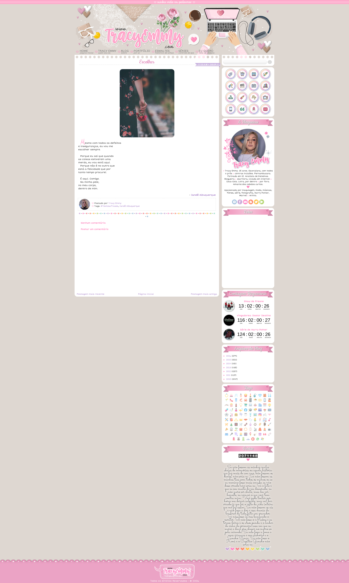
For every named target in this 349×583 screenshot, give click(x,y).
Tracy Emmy (114, 203)
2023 (229, 367)
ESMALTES (164, 51)
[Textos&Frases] (265, 435)
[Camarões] (241, 401)
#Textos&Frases (109, 206)
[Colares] (241, 406)
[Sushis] (255, 435)
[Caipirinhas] (227, 401)
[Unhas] (234, 440)
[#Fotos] (253, 85)
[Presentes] (241, 431)
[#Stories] (230, 109)
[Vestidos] (243, 440)
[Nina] (241, 426)
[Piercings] (260, 426)
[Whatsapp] (258, 440)
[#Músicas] (253, 97)
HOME (86, 51)
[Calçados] (231, 401)
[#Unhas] (253, 109)
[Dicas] (269, 406)
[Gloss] (231, 416)
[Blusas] (260, 397)
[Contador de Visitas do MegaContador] (248, 457)
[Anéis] (227, 397)
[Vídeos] (253, 440)
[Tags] (260, 435)
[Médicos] (250, 421)
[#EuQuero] (230, 85)
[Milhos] (255, 421)
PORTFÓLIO (142, 51)
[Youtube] (261, 204)
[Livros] (231, 421)
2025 (229, 360)
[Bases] (241, 397)
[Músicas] (269, 421)
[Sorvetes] (250, 435)
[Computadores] (250, 406)
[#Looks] (230, 97)
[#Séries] (265, 97)
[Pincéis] (269, 426)
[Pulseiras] (246, 431)
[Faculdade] (250, 411)
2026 (229, 356)
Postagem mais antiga (204, 294)
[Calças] (236, 401)
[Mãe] (241, 421)
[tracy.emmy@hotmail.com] (245, 204)
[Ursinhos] (239, 440)
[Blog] (250, 204)
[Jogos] (265, 416)
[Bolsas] (265, 397)
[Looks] (236, 421)
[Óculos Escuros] (246, 426)
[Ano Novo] (236, 397)
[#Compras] (242, 74)
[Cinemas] (231, 406)
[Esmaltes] (236, 411)
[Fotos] (269, 411)
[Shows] (231, 435)
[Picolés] (265, 426)
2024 (229, 363)
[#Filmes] (242, 85)
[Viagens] (248, 440)
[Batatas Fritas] (246, 397)
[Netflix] (236, 426)
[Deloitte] (260, 406)
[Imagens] (255, 416)
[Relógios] (250, 431)
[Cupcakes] (255, 406)
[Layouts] (227, 421)
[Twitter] (256, 204)
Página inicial (146, 294)
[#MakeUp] (242, 97)
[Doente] (227, 411)
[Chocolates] (269, 401)
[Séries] (269, 431)
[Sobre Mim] (241, 435)
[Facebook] (239, 204)
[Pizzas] (227, 431)
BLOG (125, 51)
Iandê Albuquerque (130, 206)
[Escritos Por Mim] (231, 411)
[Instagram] (234, 204)
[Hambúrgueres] (236, 416)
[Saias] (260, 431)
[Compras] (246, 406)
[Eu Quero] (241, 411)
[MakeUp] (246, 421)
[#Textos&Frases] (242, 109)
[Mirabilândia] (265, 421)
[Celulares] (265, 401)
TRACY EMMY (107, 51)
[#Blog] (230, 74)
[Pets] (255, 426)
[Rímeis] (255, 431)
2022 (228, 371)
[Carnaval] (255, 401)
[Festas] (255, 411)
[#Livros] (265, 85)
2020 (229, 379)
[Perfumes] (250, 426)
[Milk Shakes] (260, 421)
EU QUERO (206, 51)
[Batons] (250, 397)
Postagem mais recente (90, 294)
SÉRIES (186, 51)
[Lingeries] (269, 416)
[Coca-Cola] (236, 406)
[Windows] (262, 440)
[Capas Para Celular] (250, 401)
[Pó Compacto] (231, 431)
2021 (228, 375)
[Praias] (236, 431)
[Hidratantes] (250, 416)
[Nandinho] (227, 426)
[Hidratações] (246, 416)
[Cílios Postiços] (227, 406)
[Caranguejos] (246, 401)
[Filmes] (260, 411)
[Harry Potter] (241, 416)
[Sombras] (246, 435)
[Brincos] (269, 397)
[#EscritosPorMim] (265, 74)
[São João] (265, 431)
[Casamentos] (260, 401)
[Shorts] (227, 435)
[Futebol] (227, 416)
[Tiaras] (269, 435)
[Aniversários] (231, 397)
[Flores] (265, 411)
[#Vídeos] (265, 109)
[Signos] (236, 435)
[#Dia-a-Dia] (253, 74)
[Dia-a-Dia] (265, 406)
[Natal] (231, 426)
